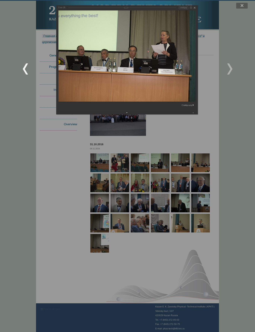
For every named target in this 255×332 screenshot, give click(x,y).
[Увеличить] (191, 8)
